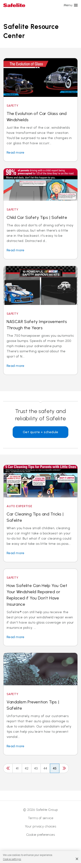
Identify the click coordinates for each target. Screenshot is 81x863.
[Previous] (8, 768)
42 (27, 768)
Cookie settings (12, 859)
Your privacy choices (40, 826)
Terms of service (40, 818)
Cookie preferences (40, 835)
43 (36, 768)
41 (17, 768)
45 (55, 768)
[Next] (64, 768)
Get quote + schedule (40, 432)
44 (45, 768)
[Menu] (76, 5)
